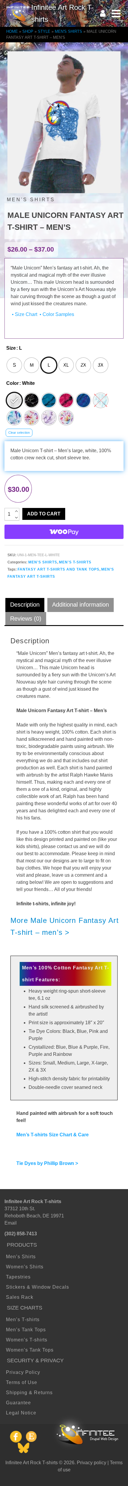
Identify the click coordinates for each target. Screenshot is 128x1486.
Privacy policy (91, 1462)
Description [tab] (25, 604)
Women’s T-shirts (26, 1339)
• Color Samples (56, 314)
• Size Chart (24, 314)
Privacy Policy (23, 1372)
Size (11, 348)
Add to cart (43, 513)
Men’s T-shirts (23, 1319)
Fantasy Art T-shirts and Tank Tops (58, 569)
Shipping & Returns (29, 1392)
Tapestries (18, 1276)
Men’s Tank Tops (26, 1329)
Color (12, 383)
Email (10, 1222)
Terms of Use (21, 1382)
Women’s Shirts (24, 1266)
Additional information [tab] (80, 604)
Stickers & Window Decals (37, 1287)
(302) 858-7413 (20, 1233)
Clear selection (19, 432)
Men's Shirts (42, 562)
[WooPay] (64, 532)
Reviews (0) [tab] (25, 618)
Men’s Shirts (21, 1256)
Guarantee (18, 1402)
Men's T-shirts (75, 562)
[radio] (14, 365)
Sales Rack (19, 1297)
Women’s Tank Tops (30, 1349)
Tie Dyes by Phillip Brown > (47, 1163)
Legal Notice (21, 1412)
